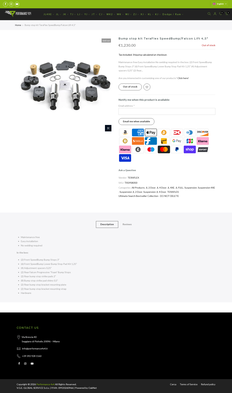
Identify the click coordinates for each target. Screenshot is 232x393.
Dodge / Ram (172, 14)
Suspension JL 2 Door (131, 191)
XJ (142, 14)
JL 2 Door (151, 187)
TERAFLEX (133, 177)
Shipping (137, 54)
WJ (127, 14)
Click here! (183, 78)
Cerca (173, 384)
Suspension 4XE (206, 187)
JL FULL (179, 187)
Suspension (190, 187)
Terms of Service (189, 384)
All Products (138, 187)
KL (149, 14)
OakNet (92, 387)
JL (57, 14)
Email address (127, 105)
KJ (157, 14)
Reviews (127, 224)
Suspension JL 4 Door (154, 191)
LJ (79, 14)
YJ (86, 14)
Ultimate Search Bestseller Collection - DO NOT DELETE (149, 195)
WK (119, 14)
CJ (101, 14)
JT (93, 14)
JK (64, 14)
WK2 (109, 14)
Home (18, 25)
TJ (72, 14)
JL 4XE (170, 187)
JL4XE (47, 14)
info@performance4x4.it (35, 348)
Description (107, 224)
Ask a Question (127, 170)
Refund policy (208, 384)
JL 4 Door (161, 187)
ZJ (135, 14)
